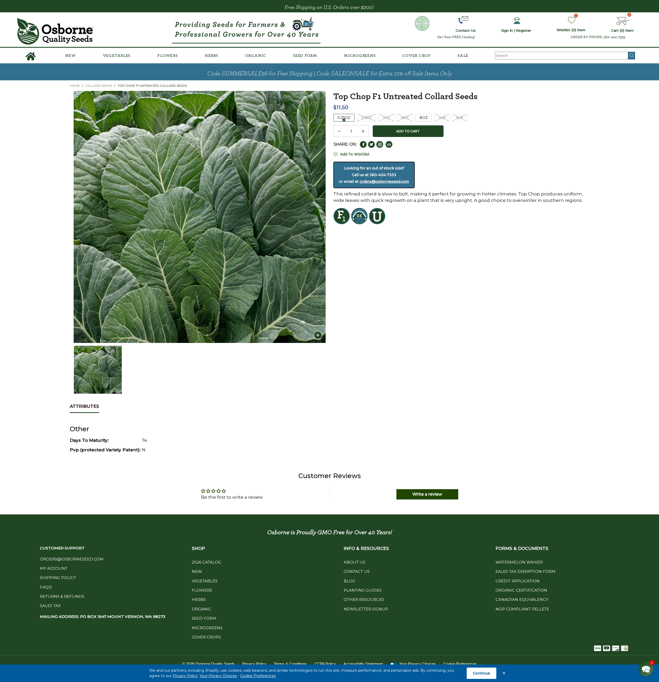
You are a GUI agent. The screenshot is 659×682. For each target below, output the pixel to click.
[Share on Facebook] (363, 144)
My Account (53, 568)
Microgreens (360, 56)
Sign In (507, 30)
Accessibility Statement (363, 664)
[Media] (318, 335)
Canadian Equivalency (522, 599)
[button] (339, 131)
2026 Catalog (206, 562)
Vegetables (117, 56)
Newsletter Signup (366, 609)
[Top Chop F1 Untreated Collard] (200, 217)
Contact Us (357, 571)
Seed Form (305, 56)
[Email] (389, 144)
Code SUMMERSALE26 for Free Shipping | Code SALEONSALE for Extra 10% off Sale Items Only (329, 74)
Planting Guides (362, 590)
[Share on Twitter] (371, 144)
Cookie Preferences (258, 676)
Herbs (211, 56)
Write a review (427, 494)
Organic (255, 56)
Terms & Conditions (290, 664)
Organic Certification (521, 590)
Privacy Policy (185, 676)
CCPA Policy (325, 664)
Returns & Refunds (62, 596)
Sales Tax (50, 605)
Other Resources (364, 599)
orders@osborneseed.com (384, 181)
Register (523, 30)
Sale (462, 56)
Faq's (46, 587)
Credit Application (518, 581)
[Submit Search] (631, 55)
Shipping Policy (58, 577)
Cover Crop (416, 56)
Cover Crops (206, 637)
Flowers (167, 56)
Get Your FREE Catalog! (456, 37)
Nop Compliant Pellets (522, 609)
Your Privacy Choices (218, 676)
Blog (349, 581)
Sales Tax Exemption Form (526, 571)
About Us (354, 562)
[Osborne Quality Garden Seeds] (55, 31)
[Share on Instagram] (379, 144)
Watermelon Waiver (519, 562)
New (70, 56)
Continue (481, 673)
